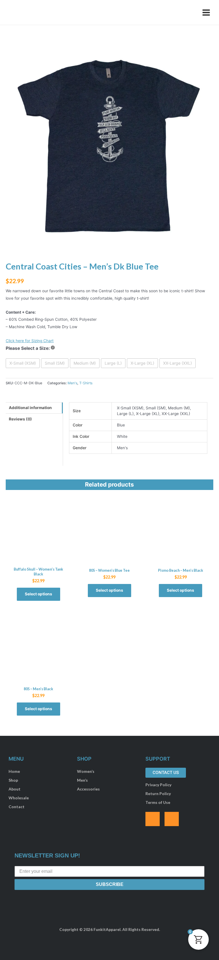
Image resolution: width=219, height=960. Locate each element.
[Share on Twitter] (5, 257)
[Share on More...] (5, 291)
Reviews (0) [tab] (20, 419)
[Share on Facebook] (5, 246)
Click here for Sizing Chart (30, 340)
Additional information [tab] (30, 407)
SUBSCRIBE (109, 884)
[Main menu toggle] (206, 12)
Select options (38, 594)
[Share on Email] (5, 280)
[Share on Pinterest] (5, 269)
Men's (72, 383)
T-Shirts (85, 383)
